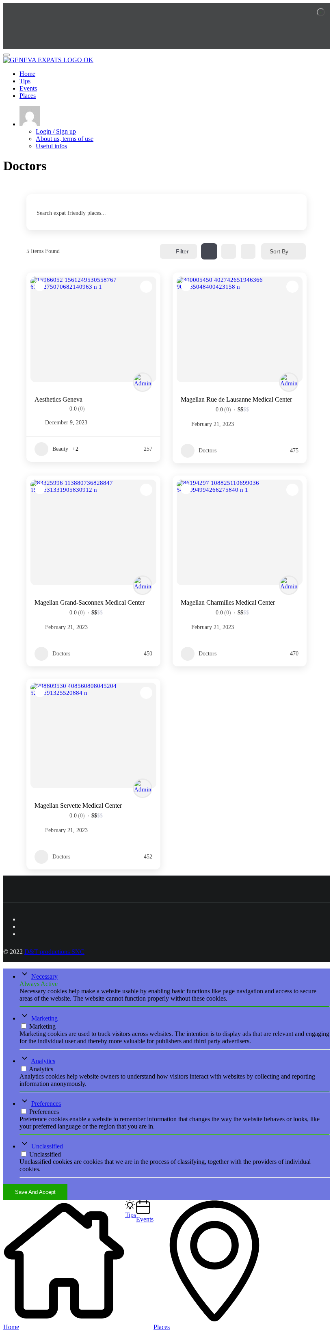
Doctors (207, 451)
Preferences (46, 1103)
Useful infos (51, 146)
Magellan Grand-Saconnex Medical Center (90, 602)
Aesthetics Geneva (58, 399)
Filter (182, 251)
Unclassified (47, 1146)
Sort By (279, 251)
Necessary (44, 976)
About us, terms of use (64, 138)
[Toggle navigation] (6, 55)
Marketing (44, 1018)
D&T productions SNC (54, 951)
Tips (24, 81)
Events (28, 88)
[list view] (229, 251)
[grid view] (209, 251)
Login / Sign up (56, 131)
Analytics (43, 1060)
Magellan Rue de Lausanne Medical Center (236, 399)
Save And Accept (35, 1192)
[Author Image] (142, 382)
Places (27, 95)
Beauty (60, 449)
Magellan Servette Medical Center (78, 805)
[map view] (248, 251)
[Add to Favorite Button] (146, 287)
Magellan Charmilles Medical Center (228, 602)
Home (27, 73)
